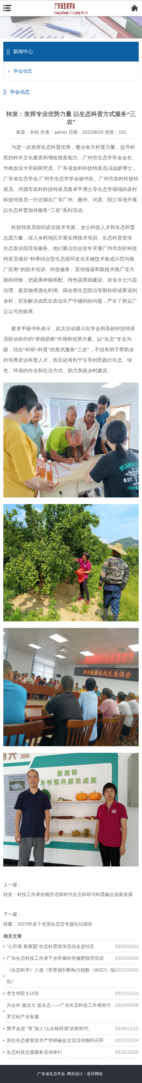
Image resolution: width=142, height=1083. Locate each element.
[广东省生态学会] (71, 8)
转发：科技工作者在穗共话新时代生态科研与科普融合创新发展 (68, 894)
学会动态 (23, 71)
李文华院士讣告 (23, 993)
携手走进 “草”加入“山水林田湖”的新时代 (48, 1028)
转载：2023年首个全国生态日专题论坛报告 (47, 924)
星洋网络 (95, 1073)
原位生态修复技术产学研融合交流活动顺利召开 (55, 1040)
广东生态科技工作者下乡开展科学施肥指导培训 (55, 958)
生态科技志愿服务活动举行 (34, 1052)
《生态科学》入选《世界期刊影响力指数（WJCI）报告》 (61, 975)
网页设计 (75, 1073)
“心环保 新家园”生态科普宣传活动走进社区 (50, 946)
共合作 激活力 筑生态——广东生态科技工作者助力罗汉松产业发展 (59, 1010)
